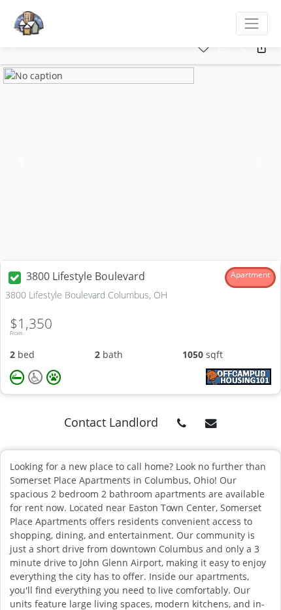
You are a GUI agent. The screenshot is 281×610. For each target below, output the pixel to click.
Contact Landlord (111, 422)
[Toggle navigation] (252, 23)
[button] (14, 48)
